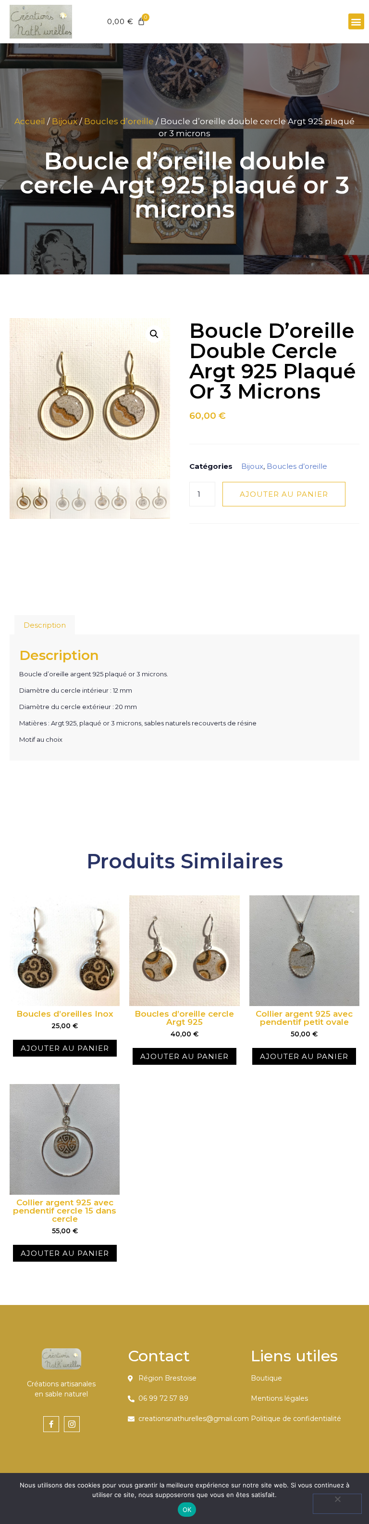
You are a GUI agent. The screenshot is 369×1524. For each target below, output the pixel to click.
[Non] (337, 1504)
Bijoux (64, 121)
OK (187, 1509)
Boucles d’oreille (119, 121)
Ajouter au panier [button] (65, 1048)
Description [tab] (45, 625)
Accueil (29, 121)
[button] (356, 21)
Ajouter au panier (284, 494)
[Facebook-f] (51, 1424)
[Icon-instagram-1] (72, 1424)
